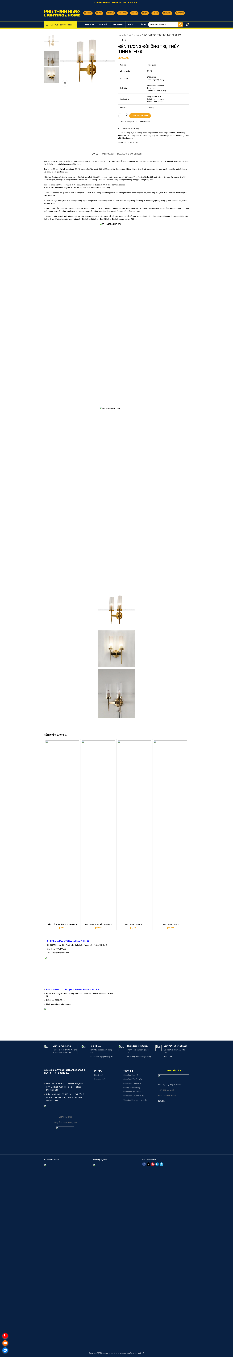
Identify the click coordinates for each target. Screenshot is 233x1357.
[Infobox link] (61, 1049)
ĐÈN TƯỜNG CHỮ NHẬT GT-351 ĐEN (62, 925)
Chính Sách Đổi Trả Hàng (132, 1092)
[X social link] (128, 142)
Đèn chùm (87, 13)
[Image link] (62, 1254)
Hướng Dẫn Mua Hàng (131, 1088)
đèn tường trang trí (167, 135)
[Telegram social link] (137, 142)
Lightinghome (127, 138)
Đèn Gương (167, 13)
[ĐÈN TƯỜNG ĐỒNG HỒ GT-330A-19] (98, 831)
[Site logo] (62, 13)
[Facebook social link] (125, 142)
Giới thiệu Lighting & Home (169, 1084)
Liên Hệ (161, 1101)
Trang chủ (122, 35)
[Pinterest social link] (131, 142)
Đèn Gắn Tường (135, 35)
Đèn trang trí (127, 133)
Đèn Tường (122, 13)
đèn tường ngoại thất (167, 133)
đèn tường (137, 133)
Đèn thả (99, 13)
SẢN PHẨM (98, 1071)
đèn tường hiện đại (150, 133)
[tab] (95, 152)
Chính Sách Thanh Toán (132, 1083)
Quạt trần (180, 13)
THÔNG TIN (128, 1071)
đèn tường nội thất (134, 135)
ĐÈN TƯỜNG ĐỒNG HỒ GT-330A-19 (98, 925)
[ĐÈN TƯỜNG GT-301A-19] (134, 831)
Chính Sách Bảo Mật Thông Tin (135, 1100)
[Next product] (125, 40)
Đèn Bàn (145, 13)
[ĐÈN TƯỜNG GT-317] (170, 831)
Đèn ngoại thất (99, 1079)
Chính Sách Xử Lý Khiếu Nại (133, 1096)
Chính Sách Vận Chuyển (132, 1079)
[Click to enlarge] (65, 83)
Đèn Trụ (134, 13)
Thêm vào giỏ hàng (140, 116)
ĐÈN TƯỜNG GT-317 (170, 925)
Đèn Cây (155, 13)
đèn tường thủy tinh (150, 135)
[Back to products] (122, 40)
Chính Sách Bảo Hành (131, 1075)
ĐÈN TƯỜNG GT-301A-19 (134, 925)
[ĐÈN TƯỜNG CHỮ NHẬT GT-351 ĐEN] (62, 831)
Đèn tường (48, 161)
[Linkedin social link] (134, 142)
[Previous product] (119, 40)
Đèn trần (110, 13)
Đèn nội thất (98, 1075)
